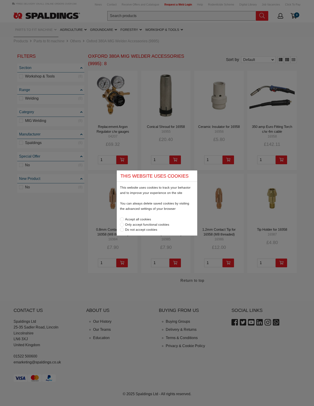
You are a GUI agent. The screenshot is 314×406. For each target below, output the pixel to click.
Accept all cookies (138, 219)
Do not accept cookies (141, 229)
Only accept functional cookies (147, 224)
